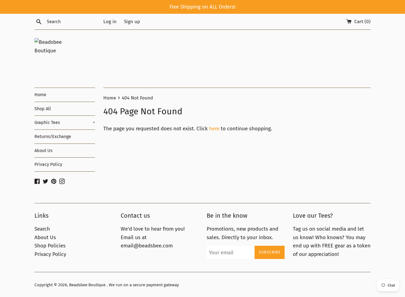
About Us (43, 150)
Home (40, 94)
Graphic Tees (64, 122)
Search (42, 229)
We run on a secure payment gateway (144, 284)
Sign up (132, 22)
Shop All (42, 108)
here (214, 128)
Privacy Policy (48, 164)
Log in (110, 22)
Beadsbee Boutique (88, 284)
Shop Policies (50, 245)
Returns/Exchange (52, 136)
